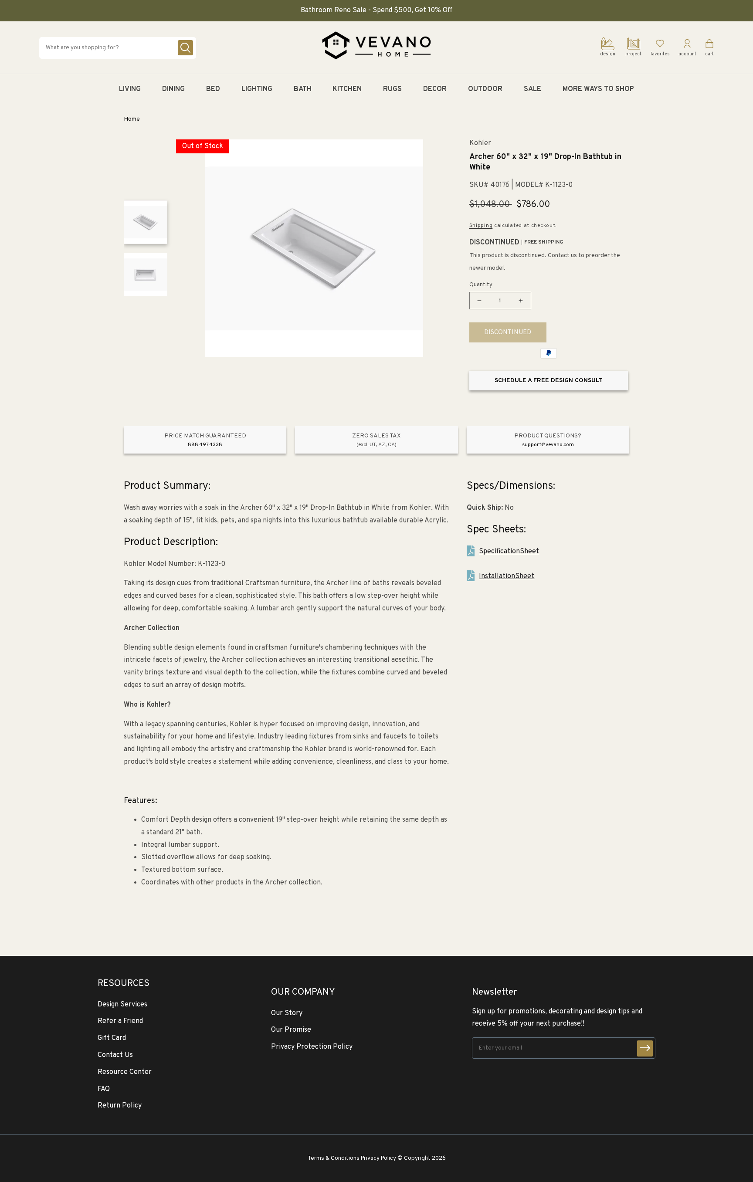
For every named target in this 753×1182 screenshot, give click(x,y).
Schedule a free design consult (549, 380)
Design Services (122, 1004)
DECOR (435, 89)
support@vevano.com (548, 444)
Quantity (480, 284)
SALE (532, 89)
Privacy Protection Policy (312, 1047)
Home (132, 119)
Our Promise (291, 1030)
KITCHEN (347, 89)
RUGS (392, 89)
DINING (173, 89)
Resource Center (125, 1072)
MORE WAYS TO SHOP (598, 89)
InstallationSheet (506, 576)
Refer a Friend (120, 1021)
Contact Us (115, 1055)
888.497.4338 (205, 444)
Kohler (480, 143)
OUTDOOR (485, 89)
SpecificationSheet (509, 551)
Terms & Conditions (334, 1158)
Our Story (286, 1013)
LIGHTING (256, 89)
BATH (303, 89)
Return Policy (120, 1105)
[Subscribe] (645, 1048)
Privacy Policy (378, 1158)
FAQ (104, 1089)
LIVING (130, 89)
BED (213, 89)
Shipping (481, 225)
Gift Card (112, 1038)
